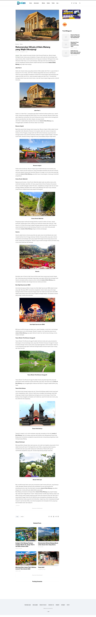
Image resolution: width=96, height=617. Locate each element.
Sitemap (63, 604)
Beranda (17, 44)
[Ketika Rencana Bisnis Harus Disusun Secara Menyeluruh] (65, 53)
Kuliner (48, 3)
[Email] (58, 516)
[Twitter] (51, 516)
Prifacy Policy (43, 604)
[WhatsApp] (54, 516)
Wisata (43, 3)
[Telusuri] (79, 3)
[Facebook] (71, 3)
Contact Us (51, 604)
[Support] (76, 3)
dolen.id (17, 55)
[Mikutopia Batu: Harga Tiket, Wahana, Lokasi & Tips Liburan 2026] (26, 558)
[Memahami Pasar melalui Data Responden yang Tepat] (65, 44)
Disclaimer (35, 604)
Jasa (57, 3)
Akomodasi (36, 3)
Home (30, 3)
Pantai (53, 3)
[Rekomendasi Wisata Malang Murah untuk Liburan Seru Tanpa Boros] (48, 534)
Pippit (68, 604)
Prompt (57, 604)
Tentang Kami (27, 604)
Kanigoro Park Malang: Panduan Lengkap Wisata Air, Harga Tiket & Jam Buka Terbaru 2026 (25, 544)
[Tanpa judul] (48, 558)
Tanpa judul (41, 567)
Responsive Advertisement (37, 508)
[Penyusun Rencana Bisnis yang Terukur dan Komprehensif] (65, 37)
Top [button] (48, 611)
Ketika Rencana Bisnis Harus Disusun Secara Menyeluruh (75, 52)
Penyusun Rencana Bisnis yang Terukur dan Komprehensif (75, 36)
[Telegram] (74, 3)
